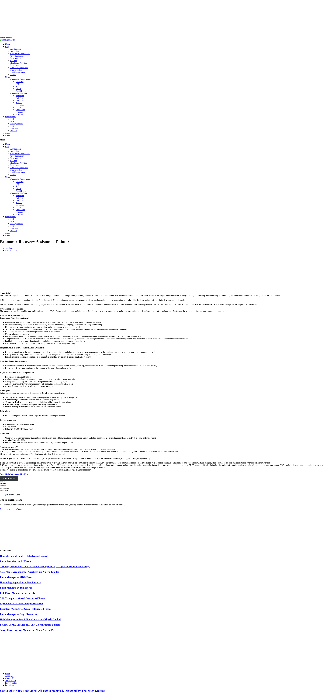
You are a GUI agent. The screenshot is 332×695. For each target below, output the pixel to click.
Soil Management (17, 72)
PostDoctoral (15, 128)
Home (7, 44)
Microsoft (19, 81)
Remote (19, 103)
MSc (12, 121)
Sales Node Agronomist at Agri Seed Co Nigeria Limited (29, 571)
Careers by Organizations (20, 79)
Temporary (20, 112)
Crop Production (17, 56)
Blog (7, 46)
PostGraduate (15, 126)
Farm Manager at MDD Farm (16, 577)
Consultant (20, 105)
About (7, 133)
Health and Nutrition (18, 63)
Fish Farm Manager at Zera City (17, 593)
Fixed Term (20, 114)
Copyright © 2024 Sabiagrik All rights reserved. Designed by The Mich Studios (52, 690)
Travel (13, 74)
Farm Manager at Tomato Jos (16, 587)
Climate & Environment (20, 53)
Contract (19, 107)
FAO (18, 84)
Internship (20, 96)
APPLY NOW (9, 479)
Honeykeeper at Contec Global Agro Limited (24, 556)
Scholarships (10, 117)
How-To (13, 131)
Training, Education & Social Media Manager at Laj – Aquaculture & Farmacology (45, 566)
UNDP (18, 89)
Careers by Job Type (18, 93)
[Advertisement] (166, 18)
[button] (166, 140)
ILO (17, 86)
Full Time (19, 98)
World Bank (21, 91)
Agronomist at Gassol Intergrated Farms (21, 603)
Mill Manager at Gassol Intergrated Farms (22, 598)
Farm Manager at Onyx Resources (18, 614)
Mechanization (16, 70)
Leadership (14, 65)
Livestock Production (19, 67)
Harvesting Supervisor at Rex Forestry (20, 582)
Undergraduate (16, 124)
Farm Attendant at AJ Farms (15, 561)
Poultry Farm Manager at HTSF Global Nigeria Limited (30, 624)
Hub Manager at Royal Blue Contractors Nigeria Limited (30, 619)
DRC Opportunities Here (17, 474)
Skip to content (6, 37)
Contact (8, 135)
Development (15, 58)
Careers (8, 77)
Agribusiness (15, 49)
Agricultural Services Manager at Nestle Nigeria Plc (27, 630)
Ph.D (12, 119)
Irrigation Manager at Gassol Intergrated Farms (25, 608)
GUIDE (13, 60)
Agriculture (15, 51)
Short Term (20, 110)
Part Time (19, 100)
